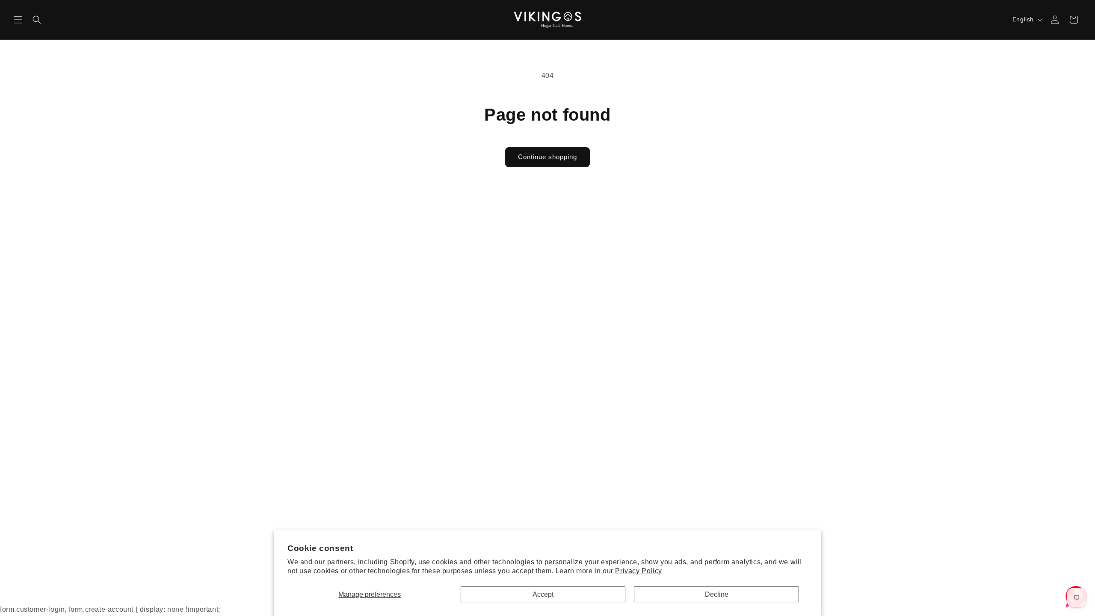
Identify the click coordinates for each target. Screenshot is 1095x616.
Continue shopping (547, 156)
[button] (18, 19)
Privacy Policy (638, 571)
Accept (543, 594)
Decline (716, 594)
